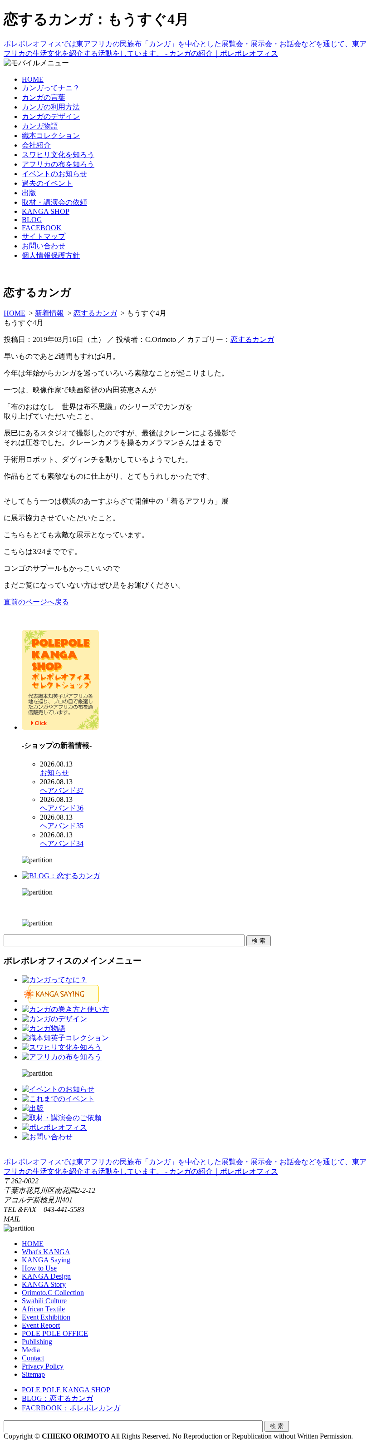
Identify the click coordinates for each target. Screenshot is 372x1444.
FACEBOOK (42, 228)
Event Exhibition (46, 1317)
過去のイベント (47, 183)
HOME (33, 79)
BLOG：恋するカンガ (57, 1398)
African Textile (43, 1309)
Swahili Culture (44, 1301)
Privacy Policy (43, 1366)
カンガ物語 (40, 126)
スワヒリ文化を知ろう (58, 154)
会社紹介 (36, 145)
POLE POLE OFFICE (55, 1333)
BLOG (32, 219)
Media (31, 1350)
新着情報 (49, 313)
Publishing (37, 1341)
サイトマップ (43, 236)
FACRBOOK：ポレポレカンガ (71, 1408)
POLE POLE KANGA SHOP (66, 1390)
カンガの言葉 (43, 97)
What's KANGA (46, 1252)
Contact (33, 1358)
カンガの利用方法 (51, 107)
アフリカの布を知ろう (58, 164)
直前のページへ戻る (36, 602)
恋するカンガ (95, 313)
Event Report (41, 1325)
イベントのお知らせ (54, 174)
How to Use (39, 1268)
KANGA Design (46, 1276)
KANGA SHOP (45, 211)
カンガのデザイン (51, 116)
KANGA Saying (46, 1260)
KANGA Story (44, 1284)
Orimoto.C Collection (53, 1292)
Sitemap (33, 1374)
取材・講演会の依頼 (54, 202)
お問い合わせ (43, 246)
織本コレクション (51, 135)
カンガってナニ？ (51, 88)
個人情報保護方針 (51, 255)
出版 (29, 193)
